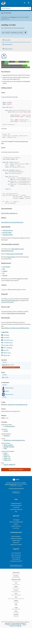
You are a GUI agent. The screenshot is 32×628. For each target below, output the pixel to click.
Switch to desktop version (16, 565)
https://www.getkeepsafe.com (9, 300)
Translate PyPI (15, 540)
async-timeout (6, 267)
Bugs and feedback (16, 536)
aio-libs (6, 377)
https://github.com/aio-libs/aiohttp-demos (12, 222)
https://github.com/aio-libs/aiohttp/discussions (12, 250)
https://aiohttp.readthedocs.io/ (9, 213)
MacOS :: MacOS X (8, 445)
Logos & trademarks (16, 526)
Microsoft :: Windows (9, 447)
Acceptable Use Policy (15, 561)
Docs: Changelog (7, 348)
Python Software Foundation (15, 483)
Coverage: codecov (8, 345)
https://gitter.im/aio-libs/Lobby (15, 254)
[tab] (16, 40)
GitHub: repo (6, 355)
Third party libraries (7, 230)
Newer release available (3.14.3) (11, 367)
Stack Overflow (11, 257)
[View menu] (24, 3)
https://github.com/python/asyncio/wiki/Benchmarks (15, 328)
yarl (3, 273)
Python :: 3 (6, 455)
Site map (24, 624)
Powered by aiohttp (7, 235)
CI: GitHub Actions (8, 343)
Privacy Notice (15, 559)
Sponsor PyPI (16, 542)
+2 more (4, 397)
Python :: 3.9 (7, 458)
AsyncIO (6, 431)
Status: (16, 488)
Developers (7, 436)
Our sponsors (16, 528)
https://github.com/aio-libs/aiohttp (16, 313)
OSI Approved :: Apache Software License (14, 440)
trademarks (7, 623)
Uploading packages (15, 505)
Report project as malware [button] (16, 469)
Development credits (15, 544)
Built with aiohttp (6, 233)
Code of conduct (15, 557)
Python (5, 453)
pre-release (13, 17)
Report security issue (16, 555)
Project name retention (15, 509)
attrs (3, 269)
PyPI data (4, 362)
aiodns (18, 279)
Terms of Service (15, 553)
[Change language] (29, 3)
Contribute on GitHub (15, 538)
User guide (15, 507)
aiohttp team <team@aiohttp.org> (17, 405)
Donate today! (16, 492)
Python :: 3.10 (7, 460)
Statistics (16, 524)
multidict (4, 271)
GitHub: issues (7, 353)
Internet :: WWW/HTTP (9, 464)
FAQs (16, 511)
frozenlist (4, 275)
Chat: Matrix (6, 337)
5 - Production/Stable (9, 426)
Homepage (6, 335)
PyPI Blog (15, 520)
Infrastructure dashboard (15, 522)
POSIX (5, 448)
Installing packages (15, 503)
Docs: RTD (5, 350)
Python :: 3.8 (7, 456)
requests (10, 141)
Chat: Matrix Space (8, 340)
